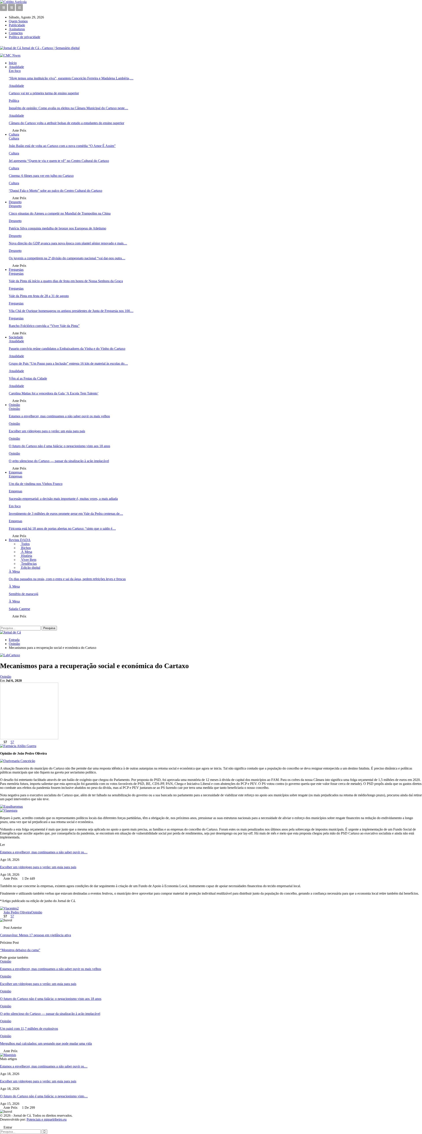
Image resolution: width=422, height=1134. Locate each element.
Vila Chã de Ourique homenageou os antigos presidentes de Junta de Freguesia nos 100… (71, 311)
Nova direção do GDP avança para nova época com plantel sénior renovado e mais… (68, 243)
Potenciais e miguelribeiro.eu (47, 1119)
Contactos (16, 33)
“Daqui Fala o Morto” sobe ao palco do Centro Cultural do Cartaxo (55, 190)
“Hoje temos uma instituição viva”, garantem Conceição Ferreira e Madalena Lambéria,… (71, 78)
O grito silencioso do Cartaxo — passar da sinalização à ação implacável (59, 461)
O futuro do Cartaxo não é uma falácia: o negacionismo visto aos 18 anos (59, 446)
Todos (25, 544)
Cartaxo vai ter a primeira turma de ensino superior (44, 93)
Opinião (14, 405)
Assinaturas (17, 29)
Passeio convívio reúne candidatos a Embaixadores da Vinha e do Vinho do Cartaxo (67, 348)
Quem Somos (18, 21)
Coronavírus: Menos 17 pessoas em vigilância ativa (35, 935)
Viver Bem (28, 560)
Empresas (15, 472)
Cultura (14, 134)
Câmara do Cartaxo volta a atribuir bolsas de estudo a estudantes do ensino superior (66, 123)
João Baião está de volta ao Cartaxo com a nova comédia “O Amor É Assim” (62, 146)
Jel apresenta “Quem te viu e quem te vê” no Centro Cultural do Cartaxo (59, 161)
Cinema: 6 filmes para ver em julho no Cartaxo (41, 176)
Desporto (15, 202)
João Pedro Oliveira (17, 912)
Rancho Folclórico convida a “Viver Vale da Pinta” (44, 326)
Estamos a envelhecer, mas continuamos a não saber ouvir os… (43, 852)
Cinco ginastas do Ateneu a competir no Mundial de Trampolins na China (60, 213)
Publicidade (17, 25)
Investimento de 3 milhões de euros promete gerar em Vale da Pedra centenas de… (66, 513)
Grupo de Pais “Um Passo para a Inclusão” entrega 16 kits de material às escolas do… (68, 363)
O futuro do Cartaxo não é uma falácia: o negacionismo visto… (44, 1096)
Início (13, 63)
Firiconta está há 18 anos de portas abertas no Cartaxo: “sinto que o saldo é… (62, 528)
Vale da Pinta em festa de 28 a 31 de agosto (39, 296)
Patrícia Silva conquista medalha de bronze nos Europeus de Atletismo (57, 228)
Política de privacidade (24, 37)
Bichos (25, 548)
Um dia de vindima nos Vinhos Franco (35, 484)
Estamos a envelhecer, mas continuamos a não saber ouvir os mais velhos (59, 416)
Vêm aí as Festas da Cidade (28, 378)
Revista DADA (20, 540)
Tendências (28, 563)
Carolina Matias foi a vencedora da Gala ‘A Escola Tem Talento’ (53, 393)
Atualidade (16, 67)
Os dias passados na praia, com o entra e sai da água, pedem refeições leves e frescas (67, 579)
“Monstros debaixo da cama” (20, 950)
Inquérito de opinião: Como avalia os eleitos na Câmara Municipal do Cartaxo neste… (68, 108)
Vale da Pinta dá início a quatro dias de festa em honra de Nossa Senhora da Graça (66, 281)
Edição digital (30, 567)
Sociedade (16, 337)
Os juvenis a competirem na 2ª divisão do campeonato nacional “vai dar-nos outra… (67, 258)
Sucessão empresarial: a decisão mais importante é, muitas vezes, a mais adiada (63, 499)
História (26, 556)
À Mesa (26, 552)
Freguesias (16, 269)
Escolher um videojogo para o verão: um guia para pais (47, 431)
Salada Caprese (19, 609)
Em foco (15, 71)
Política (14, 100)
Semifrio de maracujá (23, 594)
